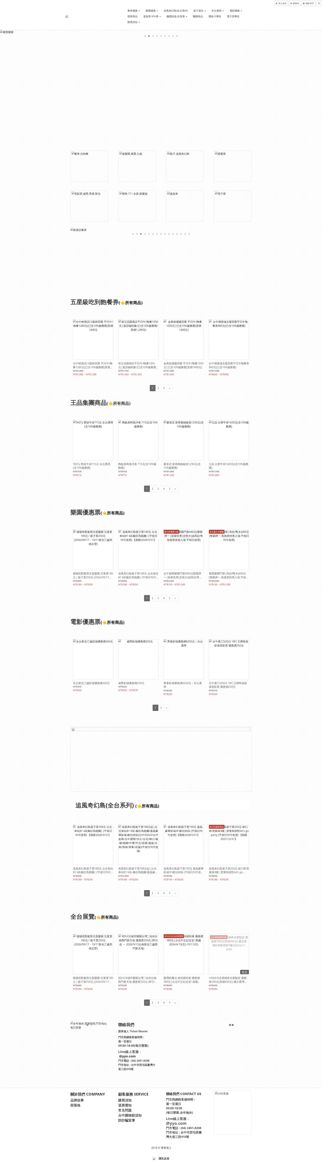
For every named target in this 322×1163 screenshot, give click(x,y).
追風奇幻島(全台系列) (176, 10)
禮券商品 (132, 16)
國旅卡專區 (215, 16)
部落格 (75, 1105)
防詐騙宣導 (126, 1120)
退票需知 (125, 1105)
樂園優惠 (151, 10)
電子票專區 (233, 16)
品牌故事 (77, 1100)
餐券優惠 (132, 10)
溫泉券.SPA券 (151, 16)
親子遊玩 (198, 10)
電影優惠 (235, 10)
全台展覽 (216, 10)
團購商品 (198, 16)
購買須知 (132, 22)
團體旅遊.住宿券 (176, 16)
